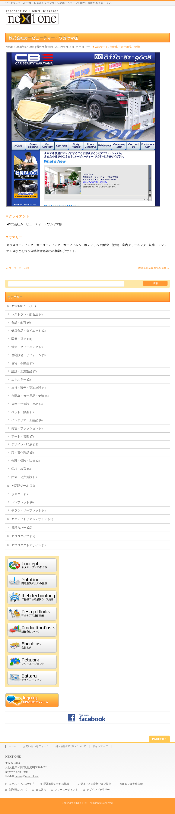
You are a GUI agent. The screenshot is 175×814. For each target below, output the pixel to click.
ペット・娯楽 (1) (22, 412)
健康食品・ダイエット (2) (28, 330)
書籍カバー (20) (21, 527)
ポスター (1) (19, 494)
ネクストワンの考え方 (22, 784)
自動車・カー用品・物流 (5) (30, 395)
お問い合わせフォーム (36, 746)
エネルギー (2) (21, 379)
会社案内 (41, 789)
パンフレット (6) (22, 502)
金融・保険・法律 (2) (25, 460)
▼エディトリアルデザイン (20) (32, 519)
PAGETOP (159, 739)
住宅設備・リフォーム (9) (28, 355)
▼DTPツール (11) (23, 485)
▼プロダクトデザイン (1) (28, 545)
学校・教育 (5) (21, 469)
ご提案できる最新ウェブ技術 (94, 784)
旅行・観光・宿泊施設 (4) (28, 387)
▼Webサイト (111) (23, 306)
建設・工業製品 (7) (24, 371)
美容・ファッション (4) (27, 428)
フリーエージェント (66, 789)
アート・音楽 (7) (22, 436)
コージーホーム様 (17, 268)
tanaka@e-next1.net (27, 776)
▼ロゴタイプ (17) (23, 536)
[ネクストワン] (32, 20)
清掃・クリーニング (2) (27, 347)
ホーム (12, 746)
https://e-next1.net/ (16, 772)
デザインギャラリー (98, 789)
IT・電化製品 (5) (22, 452)
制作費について (18, 789)
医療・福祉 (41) (21, 338)
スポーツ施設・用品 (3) (27, 404)
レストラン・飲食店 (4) (27, 314)
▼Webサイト (100, 46)
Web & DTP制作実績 (131, 784)
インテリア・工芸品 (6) (27, 420)
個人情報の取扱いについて (70, 746)
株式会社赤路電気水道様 (154, 268)
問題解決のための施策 (56, 784)
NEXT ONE (82, 803)
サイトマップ (100, 746)
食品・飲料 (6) (21, 322)
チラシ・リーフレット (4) (28, 510)
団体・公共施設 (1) (24, 477)
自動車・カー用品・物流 (124, 46)
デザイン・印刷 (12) (24, 444)
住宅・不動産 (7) (22, 363)
